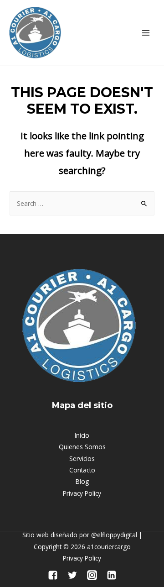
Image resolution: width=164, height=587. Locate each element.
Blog (82, 481)
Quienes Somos (82, 446)
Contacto (82, 470)
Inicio (82, 435)
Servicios (82, 458)
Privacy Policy (82, 493)
